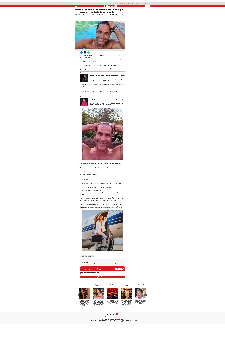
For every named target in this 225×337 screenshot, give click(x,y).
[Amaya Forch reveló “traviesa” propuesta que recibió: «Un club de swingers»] (84, 78)
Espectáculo (84, 256)
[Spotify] (132, 3)
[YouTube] (128, 3)
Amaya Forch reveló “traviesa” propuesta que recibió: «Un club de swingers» (107, 76)
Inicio (76, 3)
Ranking (109, 3)
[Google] (121, 3)
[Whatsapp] (134, 3)
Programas (80, 3)
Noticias (95, 3)
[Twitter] (85, 52)
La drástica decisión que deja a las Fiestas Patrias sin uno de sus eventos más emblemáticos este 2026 (112, 302)
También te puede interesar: (87, 163)
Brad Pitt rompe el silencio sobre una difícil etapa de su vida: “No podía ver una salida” (140, 302)
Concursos (104, 3)
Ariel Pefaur (78, 17)
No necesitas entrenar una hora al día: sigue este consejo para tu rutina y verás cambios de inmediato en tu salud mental (84, 303)
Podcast (91, 3)
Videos (99, 3)
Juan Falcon (91, 256)
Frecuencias (85, 3)
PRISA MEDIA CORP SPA (106, 319)
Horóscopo (114, 3)
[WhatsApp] (88, 52)
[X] (125, 3)
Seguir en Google (119, 268)
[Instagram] (130, 3)
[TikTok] (127, 3)
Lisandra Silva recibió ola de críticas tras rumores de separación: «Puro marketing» (106, 100)
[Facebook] (123, 3)
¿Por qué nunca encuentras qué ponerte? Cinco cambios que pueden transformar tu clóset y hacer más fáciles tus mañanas (126, 303)
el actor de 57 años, (90, 91)
